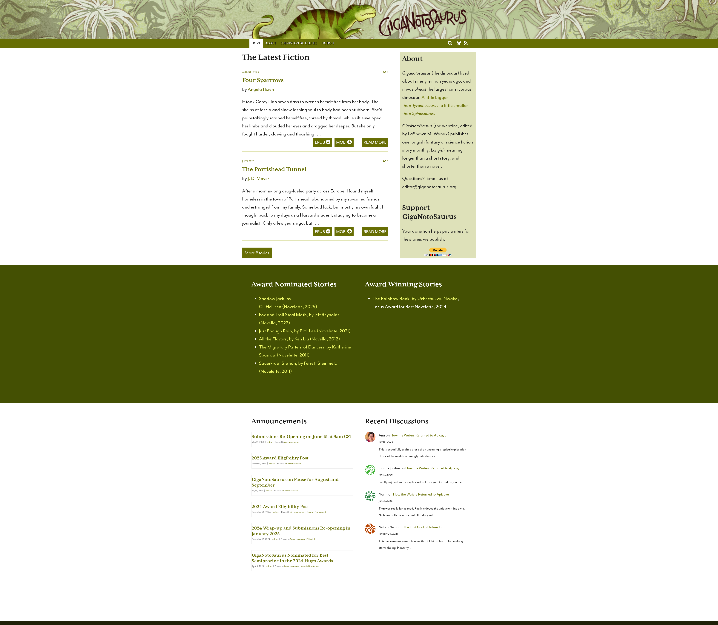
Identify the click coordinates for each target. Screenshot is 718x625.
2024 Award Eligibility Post (280, 506)
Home (256, 43)
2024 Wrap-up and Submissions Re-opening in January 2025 (301, 531)
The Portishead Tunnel (274, 169)
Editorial (310, 539)
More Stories (257, 253)
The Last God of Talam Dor (424, 527)
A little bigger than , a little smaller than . (435, 105)
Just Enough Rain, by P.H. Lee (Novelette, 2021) (305, 331)
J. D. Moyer (258, 178)
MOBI (341, 142)
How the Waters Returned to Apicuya (418, 435)
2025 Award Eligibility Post (280, 458)
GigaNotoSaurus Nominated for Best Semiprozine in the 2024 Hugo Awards (292, 558)
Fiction (328, 43)
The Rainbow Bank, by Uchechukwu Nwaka (415, 299)
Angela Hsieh (261, 89)
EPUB (320, 142)
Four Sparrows (263, 80)
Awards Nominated (316, 512)
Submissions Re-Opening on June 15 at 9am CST (302, 436)
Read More (375, 142)
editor (270, 442)
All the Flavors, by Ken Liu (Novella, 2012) (299, 339)
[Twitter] (459, 43)
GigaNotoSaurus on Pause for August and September (295, 482)
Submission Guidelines (299, 43)
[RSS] (465, 43)
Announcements (291, 442)
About (270, 43)
